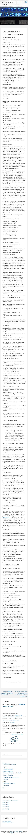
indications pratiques (14, 717)
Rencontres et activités (9, 783)
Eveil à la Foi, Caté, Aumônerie (11, 777)
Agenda (5, 767)
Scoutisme (6, 785)
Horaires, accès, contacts (10, 764)
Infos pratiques (6, 763)
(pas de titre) (6, 802)
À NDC (4, 782)
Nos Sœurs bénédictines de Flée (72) (13, 773)
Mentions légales (7, 821)
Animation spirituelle (8, 771)
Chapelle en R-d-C (8, 769)
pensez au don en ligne (17, 734)
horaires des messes (13, 720)
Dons (4, 788)
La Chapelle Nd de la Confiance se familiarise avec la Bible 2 (7, 693)
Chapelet (6, 779)
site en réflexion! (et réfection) (10, 800)
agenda (4, 720)
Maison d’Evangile (8, 775)
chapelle (17, 715)
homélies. (12, 722)
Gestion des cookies (8, 822)
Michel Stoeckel (18, 39)
